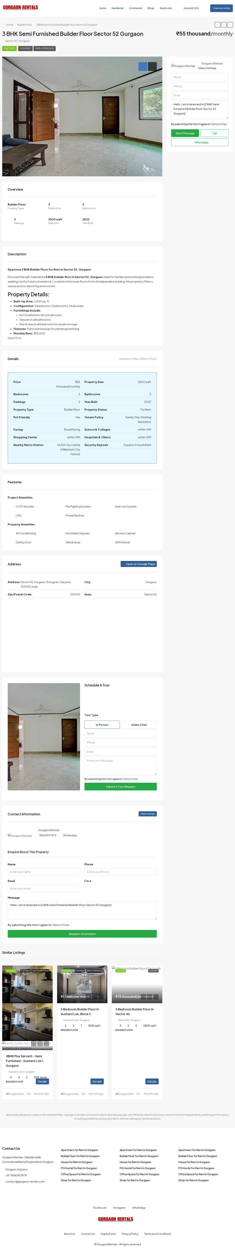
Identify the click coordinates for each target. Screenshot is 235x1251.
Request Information (82, 933)
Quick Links (166, 8)
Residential (117, 8)
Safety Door (23, 542)
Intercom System (126, 506)
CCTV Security (25, 506)
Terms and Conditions (157, 1233)
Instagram (119, 1207)
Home (102, 8)
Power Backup (75, 515)
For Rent (25, 48)
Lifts (18, 515)
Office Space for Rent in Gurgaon (81, 1174)
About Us (69, 1233)
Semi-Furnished (44, 48)
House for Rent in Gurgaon (77, 1162)
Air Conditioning (26, 533)
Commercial (135, 8)
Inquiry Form (108, 1233)
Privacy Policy (130, 1233)
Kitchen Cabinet (125, 533)
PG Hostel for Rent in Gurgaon (79, 1168)
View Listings (207, 68)
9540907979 (47, 835)
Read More (14, 338)
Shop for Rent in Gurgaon (76, 1180)
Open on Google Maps (140, 564)
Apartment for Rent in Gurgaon (79, 1150)
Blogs (151, 8)
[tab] (142, 66)
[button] (217, 24)
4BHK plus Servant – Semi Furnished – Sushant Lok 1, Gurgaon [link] (25, 1060)
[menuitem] (189, 8)
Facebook (99, 1207)
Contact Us (88, 1233)
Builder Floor (24, 24)
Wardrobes (73, 542)
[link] (27, 984)
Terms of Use (130, 778)
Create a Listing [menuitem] (221, 8)
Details (42, 1081)
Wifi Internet (122, 542)
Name (12, 864)
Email (11, 881)
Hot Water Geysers (78, 533)
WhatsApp (70, 835)
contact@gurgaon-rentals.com (25, 1181)
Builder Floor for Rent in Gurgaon (80, 1156)
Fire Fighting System (78, 506)
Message (14, 897)
